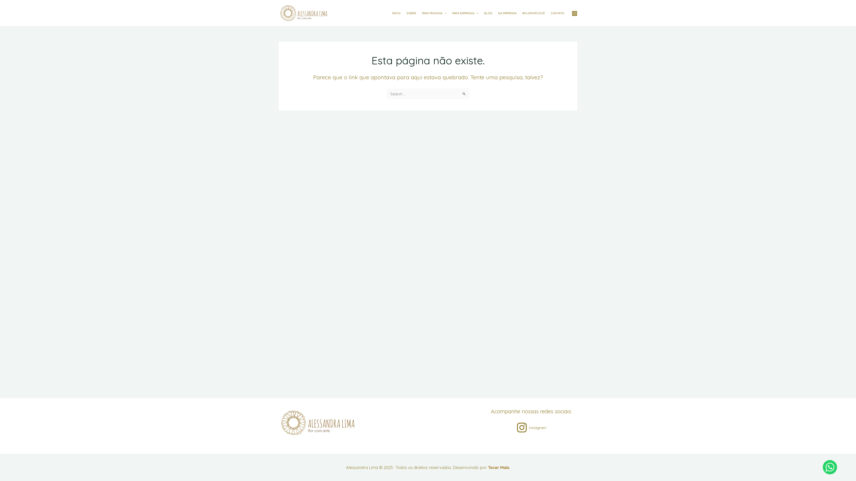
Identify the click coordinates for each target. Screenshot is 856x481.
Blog (488, 13)
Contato (557, 13)
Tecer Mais (498, 467)
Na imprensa (507, 13)
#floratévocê (533, 13)
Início (396, 13)
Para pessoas (432, 13)
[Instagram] (574, 13)
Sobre (411, 13)
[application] (444, 13)
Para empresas (463, 13)
